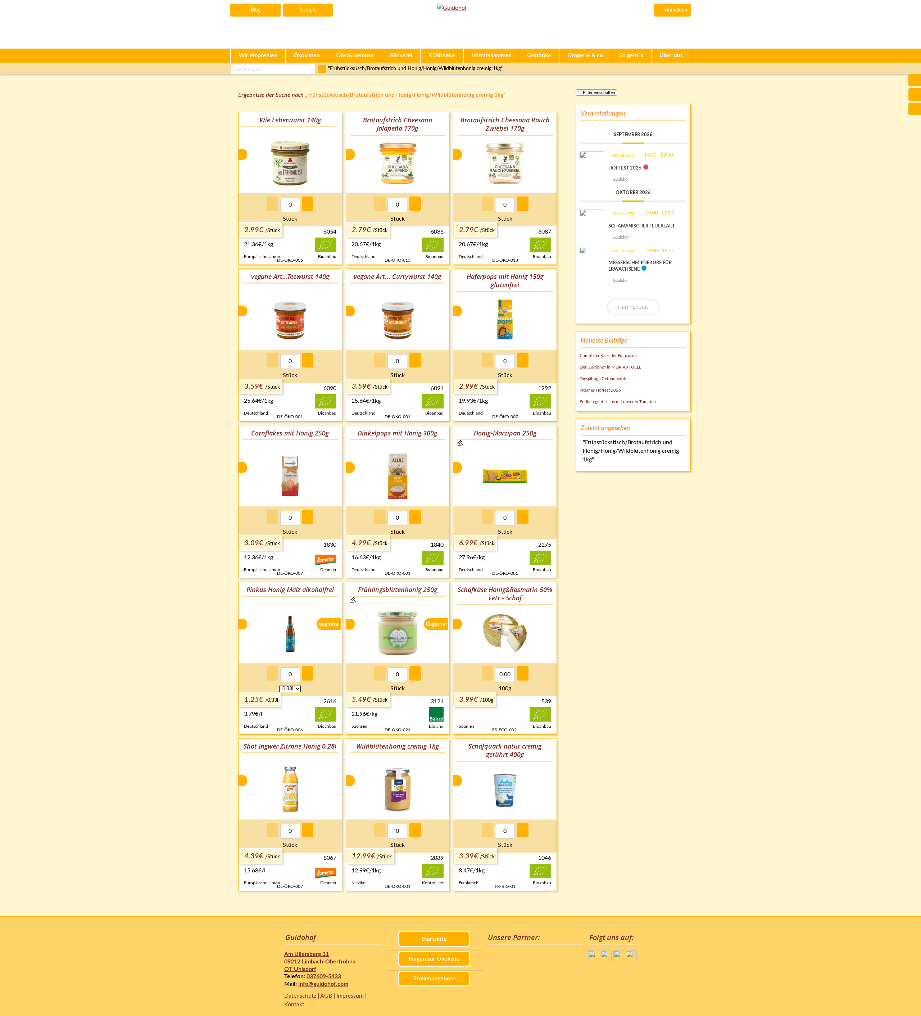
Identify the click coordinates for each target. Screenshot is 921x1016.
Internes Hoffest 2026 (600, 390)
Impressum (350, 996)
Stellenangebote (434, 978)
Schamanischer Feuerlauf (641, 226)
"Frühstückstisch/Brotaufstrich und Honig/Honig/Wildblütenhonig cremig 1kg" (415, 68)
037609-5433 (324, 976)
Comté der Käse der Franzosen (608, 355)
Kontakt (294, 1004)
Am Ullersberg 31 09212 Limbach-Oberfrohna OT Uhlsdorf (319, 961)
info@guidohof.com (323, 984)
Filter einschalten (599, 92)
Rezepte (308, 10)
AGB (326, 996)
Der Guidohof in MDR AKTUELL (610, 367)
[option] (290, 188)
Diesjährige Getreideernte (603, 378)
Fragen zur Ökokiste (434, 959)
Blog (255, 10)
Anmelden (676, 10)
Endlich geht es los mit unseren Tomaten (618, 401)
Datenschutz (300, 996)
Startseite (434, 939)
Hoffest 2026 (624, 168)
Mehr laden (633, 307)
